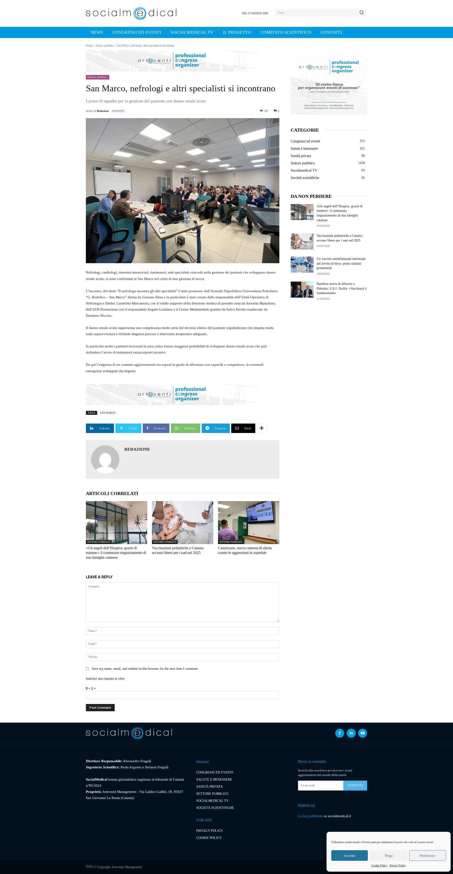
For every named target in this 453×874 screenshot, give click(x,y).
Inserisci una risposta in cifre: (105, 678)
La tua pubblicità (310, 816)
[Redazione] (105, 459)
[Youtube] (362, 733)
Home (89, 45)
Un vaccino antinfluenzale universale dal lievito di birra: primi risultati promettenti (341, 263)
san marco (107, 412)
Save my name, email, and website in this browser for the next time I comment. (145, 668)
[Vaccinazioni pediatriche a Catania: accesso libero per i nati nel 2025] (182, 522)
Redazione (103, 110)
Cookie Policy (379, 865)
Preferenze (427, 855)
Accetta (349, 855)
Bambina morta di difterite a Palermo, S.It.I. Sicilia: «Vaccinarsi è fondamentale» (341, 288)
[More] (262, 428)
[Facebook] (339, 733)
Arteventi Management (126, 867)
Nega (389, 855)
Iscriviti (355, 785)
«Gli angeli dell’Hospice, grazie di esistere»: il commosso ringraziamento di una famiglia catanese (116, 552)
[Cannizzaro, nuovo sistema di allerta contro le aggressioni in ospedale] (248, 522)
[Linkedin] (351, 733)
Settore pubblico (105, 45)
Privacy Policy (398, 865)
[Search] (361, 13)
